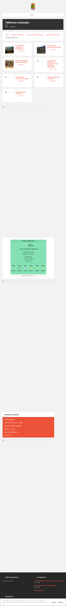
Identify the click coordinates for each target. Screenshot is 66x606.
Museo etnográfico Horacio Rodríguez (21, 61)
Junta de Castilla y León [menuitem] (13, 423)
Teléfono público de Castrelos (53, 77)
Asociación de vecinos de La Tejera (22, 77)
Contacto (12, 27)
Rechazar (60, 602)
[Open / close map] (61, 14)
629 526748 (53, 69)
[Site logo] (33, 9)
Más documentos (39, 590)
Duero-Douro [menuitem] (9, 420)
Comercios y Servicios (17, 35)
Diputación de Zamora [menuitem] (12, 426)
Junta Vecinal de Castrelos (20, 92)
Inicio (6, 27)
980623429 (21, 81)
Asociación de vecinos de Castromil (54, 46)
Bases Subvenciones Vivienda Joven (45, 585)
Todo (7, 35)
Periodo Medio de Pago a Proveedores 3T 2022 (48, 581)
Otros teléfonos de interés (35, 35)
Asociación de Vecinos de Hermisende (19, 47)
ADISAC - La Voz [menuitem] (9, 429)
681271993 (21, 96)
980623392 (21, 64)
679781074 (21, 51)
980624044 (53, 81)
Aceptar (53, 602)
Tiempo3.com (31, 275)
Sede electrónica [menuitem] (10, 432)
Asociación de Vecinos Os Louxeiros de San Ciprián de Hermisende (52, 64)
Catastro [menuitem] (7, 435)
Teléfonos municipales (53, 35)
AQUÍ (3, 604)
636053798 (53, 49)
